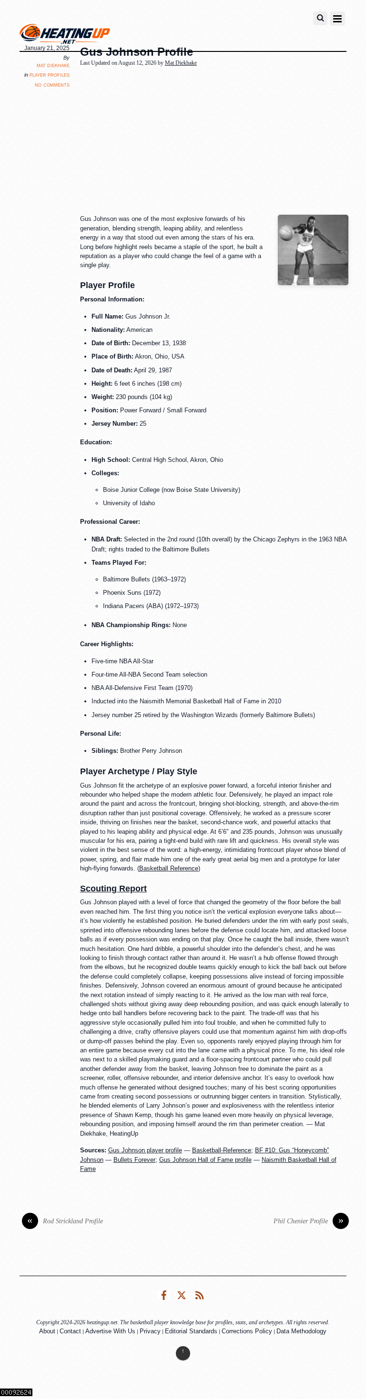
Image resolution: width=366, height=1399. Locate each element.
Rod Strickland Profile (65, 1221)
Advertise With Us (110, 1331)
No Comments (52, 84)
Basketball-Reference (221, 1150)
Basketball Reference (168, 868)
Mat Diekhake (53, 65)
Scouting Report (113, 888)
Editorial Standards (191, 1331)
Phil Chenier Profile (309, 1221)
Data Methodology (301, 1331)
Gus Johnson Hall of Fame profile (205, 1159)
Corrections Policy (247, 1331)
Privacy (150, 1331)
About (47, 1331)
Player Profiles (50, 74)
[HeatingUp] (65, 36)
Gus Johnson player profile (145, 1150)
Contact (70, 1331)
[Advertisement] (223, 141)
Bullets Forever (134, 1159)
